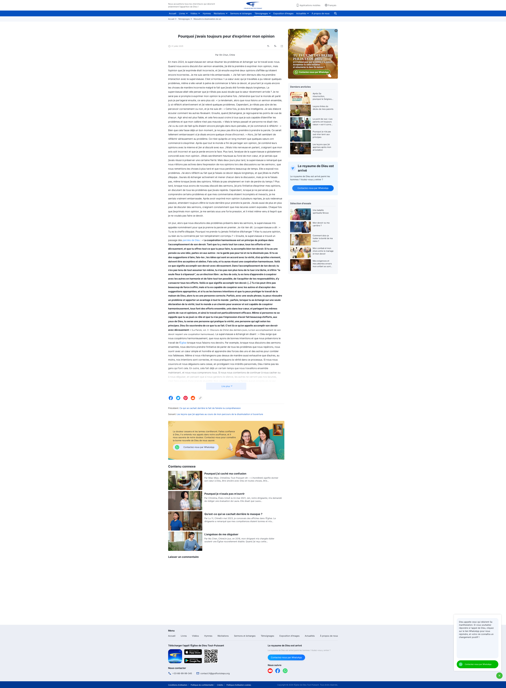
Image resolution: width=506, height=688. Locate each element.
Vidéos (193, 13)
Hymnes (207, 13)
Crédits (220, 685)
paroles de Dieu (191, 240)
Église (183, 342)
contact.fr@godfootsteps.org (215, 673)
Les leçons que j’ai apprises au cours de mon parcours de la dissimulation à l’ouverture (220, 414)
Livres (182, 13)
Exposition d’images (283, 13)
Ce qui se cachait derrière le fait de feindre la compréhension (210, 408)
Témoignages (261, 13)
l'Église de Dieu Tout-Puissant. (306, 685)
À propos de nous (320, 13)
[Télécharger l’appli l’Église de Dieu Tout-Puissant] (175, 656)
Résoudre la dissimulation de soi (207, 19)
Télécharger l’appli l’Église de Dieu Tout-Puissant (196, 645)
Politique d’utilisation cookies (239, 685)
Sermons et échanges (241, 13)
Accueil (172, 13)
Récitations (219, 13)
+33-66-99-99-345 (182, 673)
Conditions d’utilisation (177, 685)
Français (332, 5)
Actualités (301, 13)
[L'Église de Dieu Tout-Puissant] (253, 5)
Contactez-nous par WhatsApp (312, 188)
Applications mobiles (310, 5)
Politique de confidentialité (202, 685)
